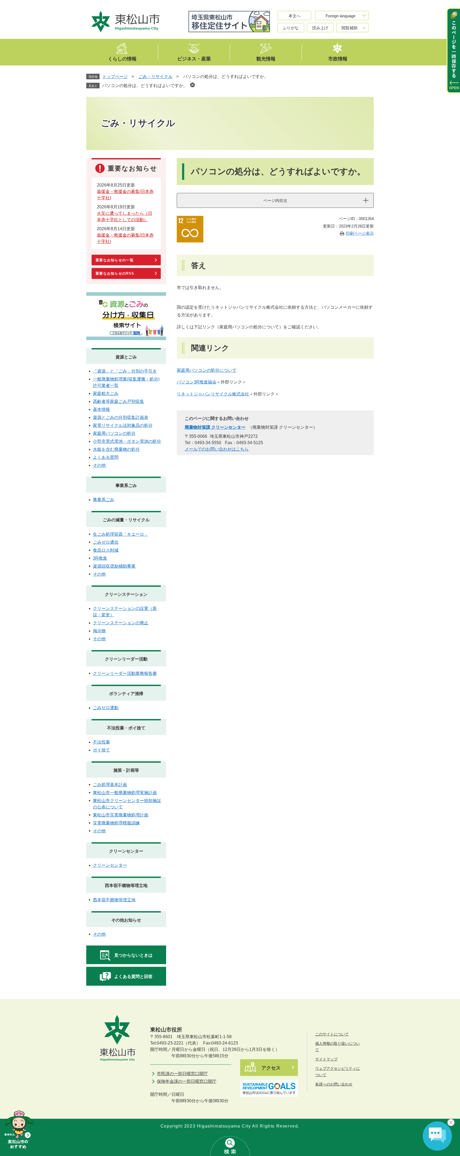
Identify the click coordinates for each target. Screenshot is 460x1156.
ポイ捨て (101, 750)
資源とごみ (126, 357)
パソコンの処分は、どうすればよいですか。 (144, 85)
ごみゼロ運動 (105, 707)
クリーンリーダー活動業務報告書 (125, 673)
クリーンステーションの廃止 (120, 623)
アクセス (271, 1068)
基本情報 (101, 409)
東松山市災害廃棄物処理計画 (120, 815)
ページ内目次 (275, 200)
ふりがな (291, 28)
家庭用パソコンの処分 (114, 433)
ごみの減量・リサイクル (126, 520)
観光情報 (266, 58)
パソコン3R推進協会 (196, 382)
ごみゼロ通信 (105, 542)
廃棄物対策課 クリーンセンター (215, 427)
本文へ (295, 16)
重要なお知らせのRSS (115, 273)
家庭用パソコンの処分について (206, 370)
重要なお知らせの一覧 (115, 260)
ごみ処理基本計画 (110, 784)
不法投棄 (101, 742)
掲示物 (99, 631)
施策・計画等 (126, 770)
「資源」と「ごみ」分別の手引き (125, 371)
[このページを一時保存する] (453, 50)
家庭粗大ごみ (105, 393)
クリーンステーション (126, 594)
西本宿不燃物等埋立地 (126, 885)
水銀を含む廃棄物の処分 (116, 449)
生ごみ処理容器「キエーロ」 (120, 534)
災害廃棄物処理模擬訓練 (116, 823)
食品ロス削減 (105, 550)
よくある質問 (105, 457)
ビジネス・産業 (194, 58)
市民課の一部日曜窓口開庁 (182, 1073)
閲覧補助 (350, 28)
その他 (99, 465)
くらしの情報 (122, 58)
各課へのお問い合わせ (333, 1084)
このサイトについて (332, 1034)
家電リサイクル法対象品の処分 (123, 425)
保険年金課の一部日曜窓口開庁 (186, 1081)
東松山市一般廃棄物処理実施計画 (125, 792)
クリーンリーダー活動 (126, 659)
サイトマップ (326, 1059)
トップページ (115, 76)
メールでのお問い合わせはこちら (217, 449)
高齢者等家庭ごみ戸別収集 (118, 401)
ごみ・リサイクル (155, 76)
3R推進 (100, 558)
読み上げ (320, 28)
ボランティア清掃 (126, 693)
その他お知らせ (126, 920)
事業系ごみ (126, 485)
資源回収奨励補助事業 (114, 566)
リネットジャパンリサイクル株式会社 (213, 394)
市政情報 (337, 58)
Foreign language (340, 16)
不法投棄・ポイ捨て (126, 728)
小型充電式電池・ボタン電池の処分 (127, 441)
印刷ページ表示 (360, 233)
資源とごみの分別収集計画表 (120, 417)
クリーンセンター (126, 851)
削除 (192, 84)
